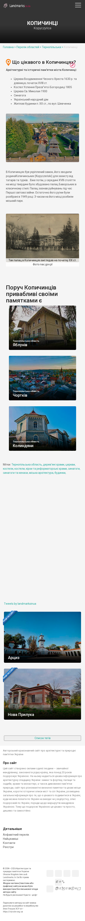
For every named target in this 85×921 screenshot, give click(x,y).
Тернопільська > (52, 47)
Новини (44, 3)
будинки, (60, 472)
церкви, (70, 464)
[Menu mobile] (78, 6)
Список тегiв (43, 738)
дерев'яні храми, (54, 464)
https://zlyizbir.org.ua (13, 912)
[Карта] (72, 65)
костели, (8, 468)
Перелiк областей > (28, 47)
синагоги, (74, 468)
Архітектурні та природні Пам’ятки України (20, 6)
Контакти (61, 3)
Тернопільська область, (27, 464)
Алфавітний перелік (50, 3)
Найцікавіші (55, 3)
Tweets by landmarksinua (20, 603)
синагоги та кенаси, (16, 472)
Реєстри (67, 3)
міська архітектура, (42, 472)
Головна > (9, 47)
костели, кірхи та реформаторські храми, (41, 468)
